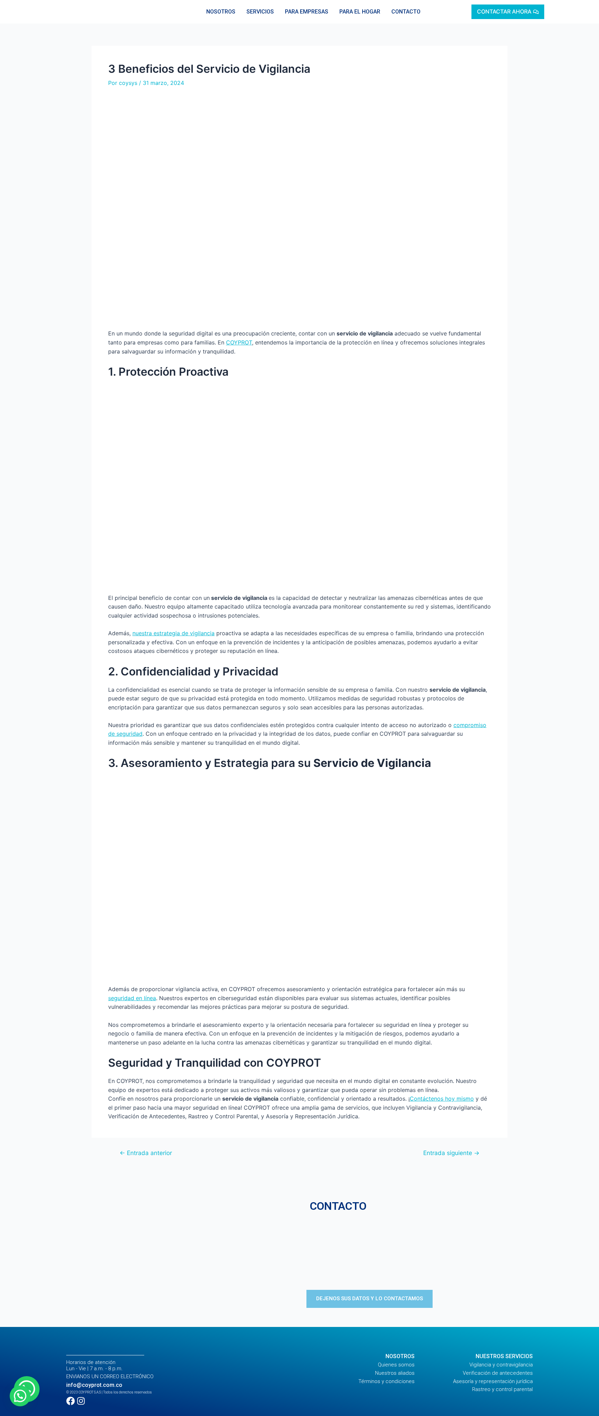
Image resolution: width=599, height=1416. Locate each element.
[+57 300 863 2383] (419, 1259)
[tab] (221, 12)
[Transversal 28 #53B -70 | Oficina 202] (419, 1228)
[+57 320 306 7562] (419, 1243)
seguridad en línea (132, 998)
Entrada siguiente (451, 1153)
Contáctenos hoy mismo (442, 1098)
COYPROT (239, 342)
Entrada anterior (146, 1153)
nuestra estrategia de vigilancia (173, 633)
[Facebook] (70, 1401)
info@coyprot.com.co (94, 1385)
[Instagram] (81, 1401)
